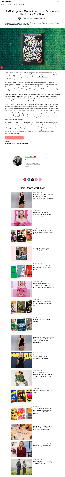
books (32, 8)
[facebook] (28, 179)
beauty (9, 4)
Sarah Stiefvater (27, 18)
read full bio (27, 166)
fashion (3, 4)
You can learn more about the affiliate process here (17, 24)
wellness (21, 4)
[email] (40, 179)
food (15, 4)
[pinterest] (1, 67)
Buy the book (14, 138)
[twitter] (32, 179)
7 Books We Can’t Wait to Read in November (17, 143)
